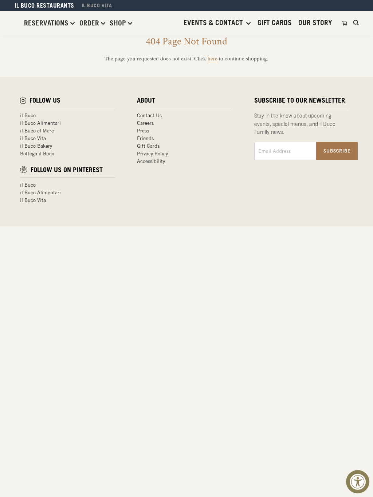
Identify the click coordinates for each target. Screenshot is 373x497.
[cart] (345, 22)
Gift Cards (148, 146)
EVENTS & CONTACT (214, 22)
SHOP (119, 23)
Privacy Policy (152, 153)
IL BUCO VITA (97, 5)
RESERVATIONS (47, 23)
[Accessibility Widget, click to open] (357, 481)
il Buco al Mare (37, 130)
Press (143, 130)
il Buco (28, 115)
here (212, 58)
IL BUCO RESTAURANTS (44, 5)
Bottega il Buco (37, 153)
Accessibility (151, 161)
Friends (145, 138)
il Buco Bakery (36, 146)
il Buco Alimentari (40, 123)
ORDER (90, 23)
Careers (145, 123)
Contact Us (149, 115)
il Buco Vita (33, 138)
